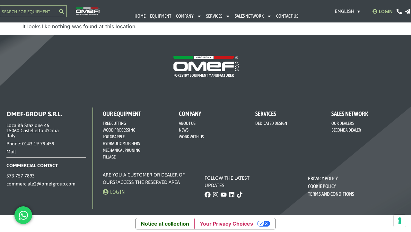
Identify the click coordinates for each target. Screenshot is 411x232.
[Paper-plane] (407, 11)
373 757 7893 (20, 175)
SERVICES (214, 16)
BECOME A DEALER (346, 130)
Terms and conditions (331, 194)
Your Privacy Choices (226, 223)
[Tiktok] (240, 195)
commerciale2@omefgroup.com (40, 183)
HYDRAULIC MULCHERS (121, 143)
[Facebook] (208, 195)
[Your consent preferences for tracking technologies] (400, 221)
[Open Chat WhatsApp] (23, 215)
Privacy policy (323, 178)
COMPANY (185, 16)
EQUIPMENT (160, 16)
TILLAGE (109, 156)
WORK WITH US (191, 136)
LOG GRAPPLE (114, 136)
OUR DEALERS (342, 123)
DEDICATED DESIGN (271, 123)
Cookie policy (322, 186)
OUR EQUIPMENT (122, 113)
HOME (140, 16)
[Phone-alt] (399, 11)
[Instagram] (216, 195)
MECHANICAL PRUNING (121, 150)
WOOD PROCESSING (119, 130)
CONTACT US (287, 16)
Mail (11, 151)
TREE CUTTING (114, 123)
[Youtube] (224, 195)
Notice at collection (165, 223)
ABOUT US (187, 123)
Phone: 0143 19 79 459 (30, 143)
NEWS (183, 130)
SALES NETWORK (249, 16)
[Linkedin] (232, 195)
